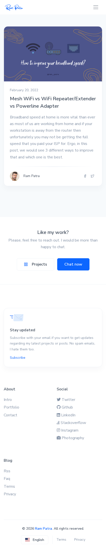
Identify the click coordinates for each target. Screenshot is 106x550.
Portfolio (11, 407)
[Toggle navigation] (95, 7)
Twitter (68, 399)
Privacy (10, 494)
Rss (7, 471)
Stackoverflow (73, 422)
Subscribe (17, 357)
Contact (10, 415)
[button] (34, 540)
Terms (9, 486)
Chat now (73, 264)
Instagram (69, 430)
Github (67, 407)
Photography (73, 438)
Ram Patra (43, 528)
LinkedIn (68, 415)
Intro (8, 399)
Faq (7, 478)
